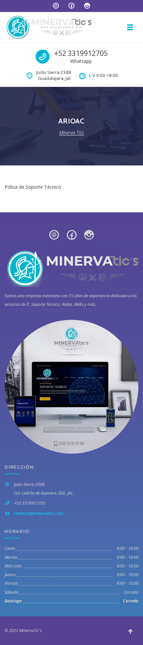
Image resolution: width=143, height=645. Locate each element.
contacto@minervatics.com (38, 513)
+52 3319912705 (81, 53)
